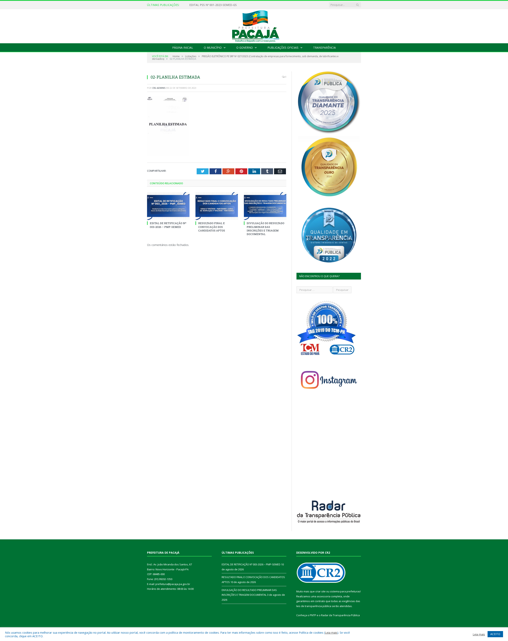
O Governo (244, 47)
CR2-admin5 (158, 87)
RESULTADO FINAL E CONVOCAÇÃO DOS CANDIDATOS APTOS (211, 226)
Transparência (324, 47)
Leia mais (331, 632)
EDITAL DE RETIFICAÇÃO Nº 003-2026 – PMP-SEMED (224, 5)
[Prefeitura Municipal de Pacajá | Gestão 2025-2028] (254, 25)
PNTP (313, 615)
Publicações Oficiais (282, 47)
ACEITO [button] (495, 634)
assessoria (323, 596)
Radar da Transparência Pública (340, 615)
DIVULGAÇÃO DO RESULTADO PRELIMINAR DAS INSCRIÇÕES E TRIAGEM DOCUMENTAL (265, 228)
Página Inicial (182, 47)
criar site (320, 591)
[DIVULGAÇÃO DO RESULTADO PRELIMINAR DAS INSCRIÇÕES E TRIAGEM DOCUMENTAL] (265, 206)
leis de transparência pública (313, 606)
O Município (213, 47)
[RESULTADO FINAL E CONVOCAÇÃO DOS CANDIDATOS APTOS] (216, 206)
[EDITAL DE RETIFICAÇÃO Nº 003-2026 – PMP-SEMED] (168, 206)
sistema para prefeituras (345, 591)
